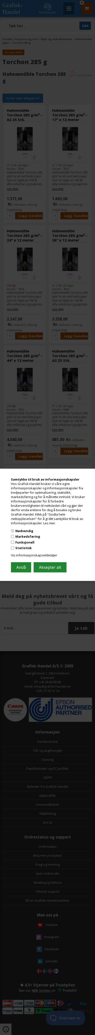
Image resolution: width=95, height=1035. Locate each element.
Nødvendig (24, 530)
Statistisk (23, 548)
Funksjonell (24, 542)
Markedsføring (27, 536)
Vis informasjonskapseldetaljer (34, 555)
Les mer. (49, 523)
